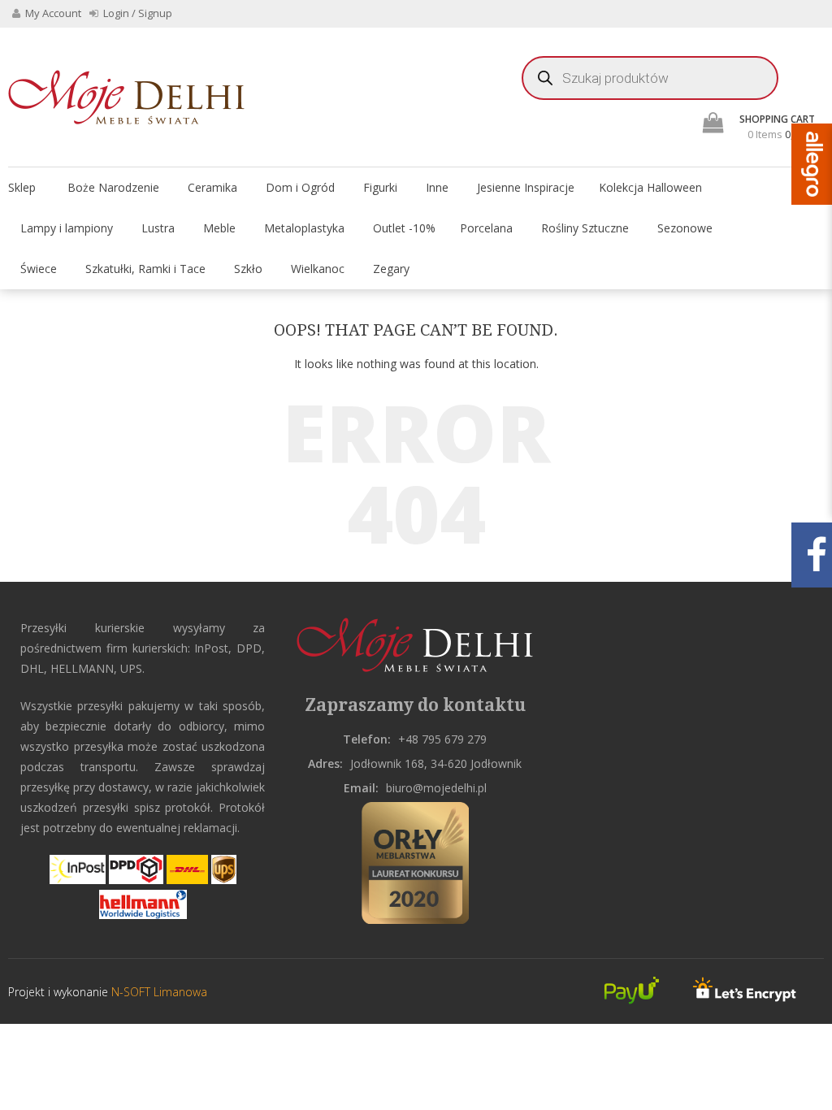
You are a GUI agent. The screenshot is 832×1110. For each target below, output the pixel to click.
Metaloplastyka (304, 228)
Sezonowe (685, 228)
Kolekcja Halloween (650, 187)
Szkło (248, 268)
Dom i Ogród (300, 187)
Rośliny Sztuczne (585, 228)
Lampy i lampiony (66, 228)
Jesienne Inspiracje (525, 187)
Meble (219, 228)
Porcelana (486, 228)
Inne (437, 187)
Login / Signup (136, 13)
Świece (38, 268)
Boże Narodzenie (113, 187)
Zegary (391, 268)
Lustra (158, 228)
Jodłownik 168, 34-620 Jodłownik (436, 763)
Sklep (22, 187)
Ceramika (212, 187)
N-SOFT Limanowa (157, 991)
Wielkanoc (317, 268)
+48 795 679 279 (442, 739)
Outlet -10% (404, 228)
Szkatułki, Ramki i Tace (145, 268)
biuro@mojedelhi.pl (436, 788)
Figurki (380, 187)
